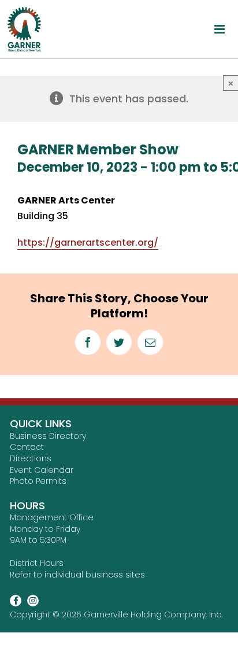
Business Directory (48, 436)
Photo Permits (38, 481)
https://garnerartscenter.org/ (87, 242)
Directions (30, 458)
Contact (27, 447)
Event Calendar (41, 470)
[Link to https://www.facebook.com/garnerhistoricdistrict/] (15, 600)
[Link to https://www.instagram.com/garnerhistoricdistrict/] (33, 600)
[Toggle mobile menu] (220, 29)
